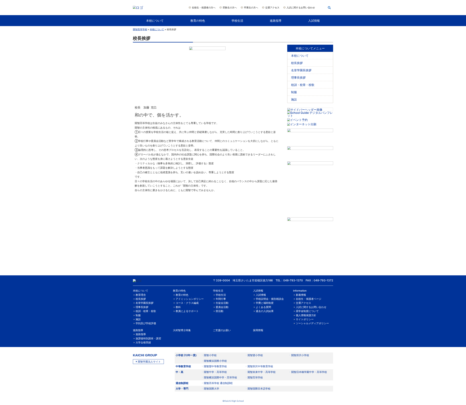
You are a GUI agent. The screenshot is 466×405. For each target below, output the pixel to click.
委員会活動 (222, 307)
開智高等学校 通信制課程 (218, 383)
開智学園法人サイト (149, 361)
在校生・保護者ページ (308, 298)
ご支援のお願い (222, 330)
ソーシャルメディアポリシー (312, 323)
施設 (294, 99)
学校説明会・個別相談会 (270, 298)
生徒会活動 (222, 302)
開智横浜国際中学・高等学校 (220, 377)
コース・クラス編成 (187, 302)
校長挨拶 (297, 63)
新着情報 (301, 294)
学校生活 (237, 20)
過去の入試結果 (265, 311)
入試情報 (314, 20)
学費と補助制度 (265, 302)
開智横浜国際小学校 (215, 360)
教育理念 (141, 294)
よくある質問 (263, 307)
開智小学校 (210, 355)
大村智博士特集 (182, 330)
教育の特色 (197, 20)
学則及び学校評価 (146, 323)
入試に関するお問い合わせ (301, 7)
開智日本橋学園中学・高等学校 (309, 371)
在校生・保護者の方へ (204, 7)
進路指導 (275, 20)
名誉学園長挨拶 (301, 70)
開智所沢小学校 (300, 355)
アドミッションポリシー (190, 298)
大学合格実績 (143, 342)
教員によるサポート (187, 311)
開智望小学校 (255, 355)
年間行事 (221, 298)
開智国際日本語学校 (259, 388)
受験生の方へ (230, 7)
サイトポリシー (305, 319)
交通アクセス (272, 7)
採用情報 (258, 330)
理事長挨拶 (298, 77)
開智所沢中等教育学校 (260, 366)
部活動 (219, 311)
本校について (155, 20)
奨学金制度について (307, 311)
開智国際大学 (211, 388)
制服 (294, 92)
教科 (178, 307)
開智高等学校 (140, 29)
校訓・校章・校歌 (302, 85)
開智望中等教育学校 (215, 366)
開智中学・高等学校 (215, 371)
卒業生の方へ (251, 7)
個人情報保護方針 (306, 315)
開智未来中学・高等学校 (262, 371)
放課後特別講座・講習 (148, 338)
